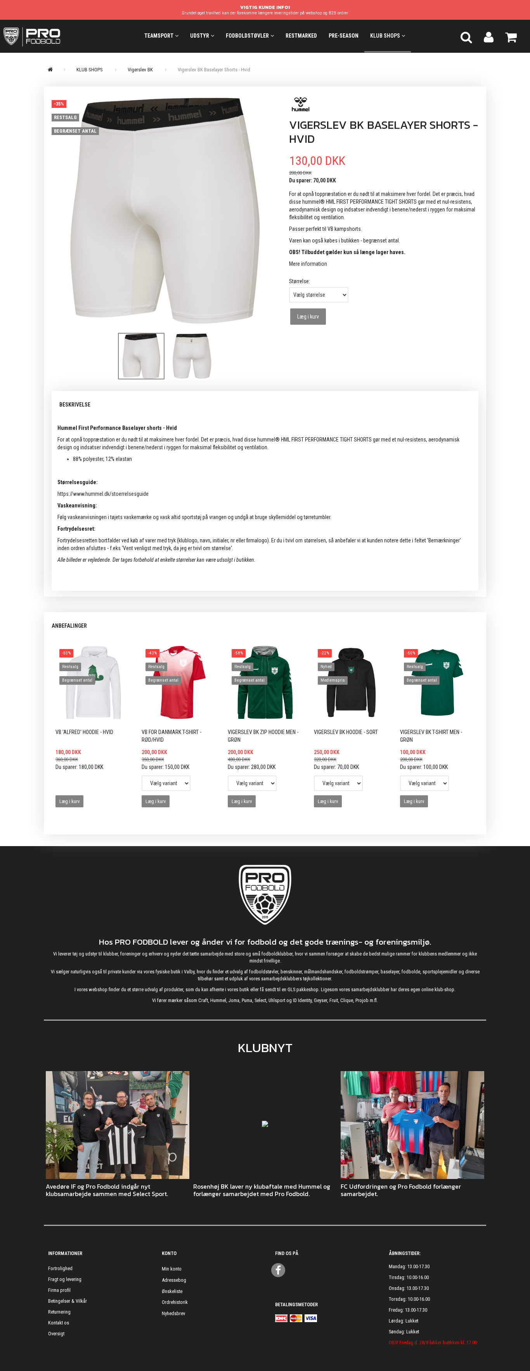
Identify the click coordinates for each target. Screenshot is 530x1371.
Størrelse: (299, 281)
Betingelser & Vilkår (67, 1301)
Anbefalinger (69, 626)
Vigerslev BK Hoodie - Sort (346, 732)
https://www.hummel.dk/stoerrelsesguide (103, 494)
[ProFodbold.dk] (66, 36)
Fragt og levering (64, 1279)
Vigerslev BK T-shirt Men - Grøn (431, 736)
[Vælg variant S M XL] (424, 783)
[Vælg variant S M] (166, 783)
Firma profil (59, 1290)
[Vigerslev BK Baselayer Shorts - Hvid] (164, 210)
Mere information (308, 264)
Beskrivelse (74, 405)
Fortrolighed (60, 1268)
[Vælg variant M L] (252, 783)
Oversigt (56, 1333)
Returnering (59, 1312)
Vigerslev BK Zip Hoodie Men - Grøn (263, 736)
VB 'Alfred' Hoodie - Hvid (84, 732)
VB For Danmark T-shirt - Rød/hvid (171, 736)
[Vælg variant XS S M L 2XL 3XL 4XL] (338, 783)
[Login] (488, 36)
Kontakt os (58, 1323)
